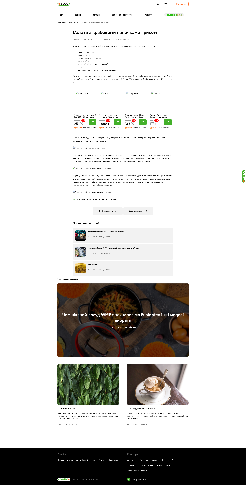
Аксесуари (144, 460)
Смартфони (132, 460)
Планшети (131, 465)
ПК (162, 460)
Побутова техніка (146, 465)
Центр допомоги (139, 479)
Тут (74, 199)
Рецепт (159, 465)
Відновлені (174, 14)
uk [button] (165, 4)
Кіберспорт (176, 460)
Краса (167, 465)
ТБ (168, 460)
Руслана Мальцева (120, 39)
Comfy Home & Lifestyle (122, 15)
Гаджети (154, 460)
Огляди (96, 15)
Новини (77, 15)
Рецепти (148, 15)
